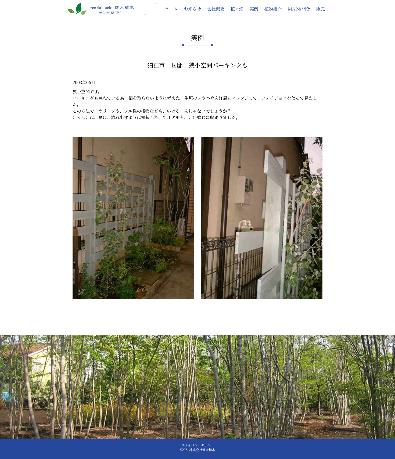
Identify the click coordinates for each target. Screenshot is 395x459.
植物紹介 (273, 9)
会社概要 (215, 9)
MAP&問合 (299, 9)
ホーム (171, 9)
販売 (320, 9)
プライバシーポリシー (197, 445)
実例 (254, 9)
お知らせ (192, 9)
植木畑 (237, 9)
